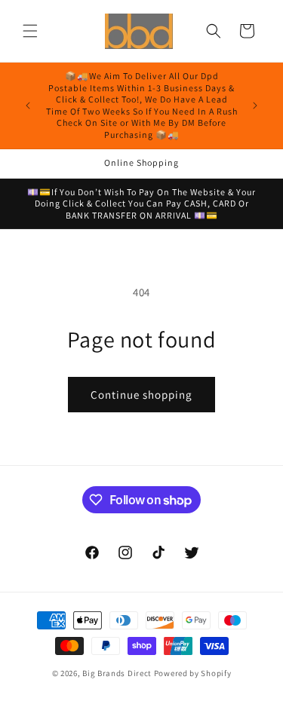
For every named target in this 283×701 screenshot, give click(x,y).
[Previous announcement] (28, 105)
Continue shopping (141, 394)
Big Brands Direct (117, 673)
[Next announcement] (255, 105)
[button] (30, 30)
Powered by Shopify (193, 673)
